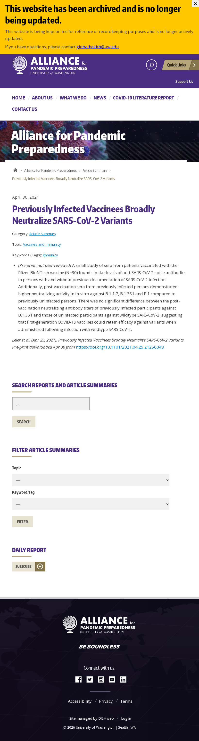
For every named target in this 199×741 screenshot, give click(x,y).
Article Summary (95, 170)
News (100, 98)
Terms (126, 701)
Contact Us (24, 109)
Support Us (184, 81)
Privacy (106, 701)
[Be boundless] (99, 647)
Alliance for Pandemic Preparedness (50, 170)
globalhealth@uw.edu (97, 46)
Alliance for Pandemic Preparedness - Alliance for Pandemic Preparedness (52, 65)
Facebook (80, 679)
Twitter (91, 679)
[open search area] (151, 64)
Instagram (103, 679)
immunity (50, 254)
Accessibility (80, 701)
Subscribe (24, 566)
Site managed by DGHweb (91, 718)
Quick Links (176, 64)
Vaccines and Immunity (42, 244)
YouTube (114, 679)
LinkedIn (125, 679)
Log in (126, 718)
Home (18, 98)
